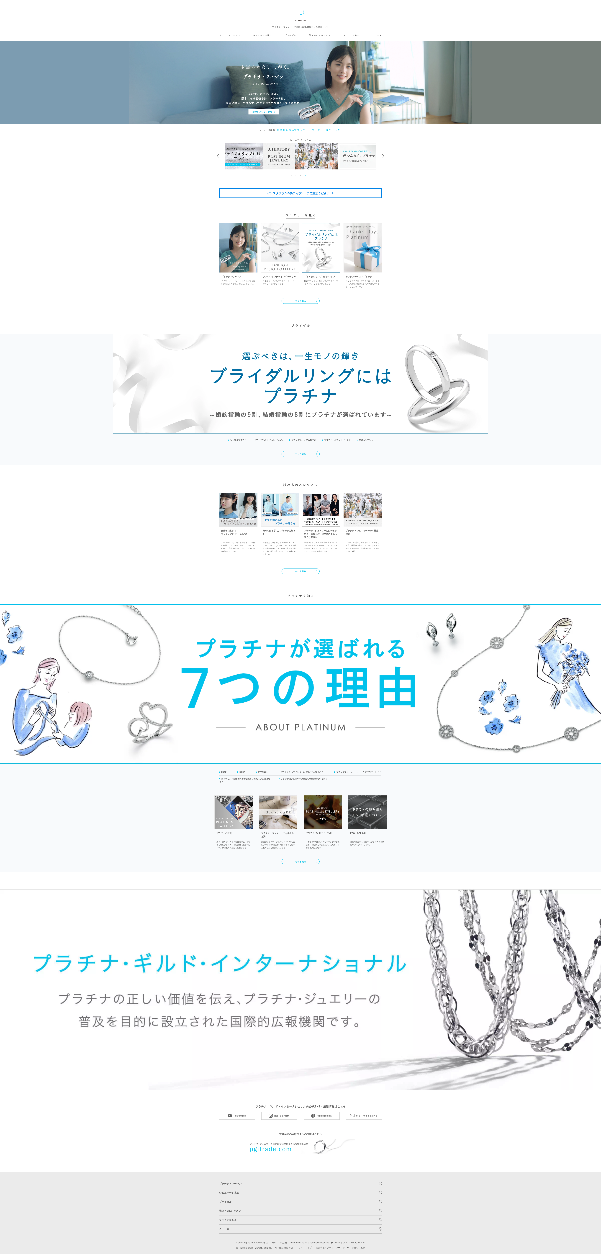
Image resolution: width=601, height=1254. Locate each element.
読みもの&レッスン (230, 1211)
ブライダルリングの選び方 (303, 440)
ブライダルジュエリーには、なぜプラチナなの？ (358, 772)
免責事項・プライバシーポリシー (332, 1247)
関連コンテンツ (366, 440)
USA (345, 1242)
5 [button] (309, 175)
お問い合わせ (358, 1247)
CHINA (352, 1242)
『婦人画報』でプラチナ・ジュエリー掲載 (309, 130)
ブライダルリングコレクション (269, 440)
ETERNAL (263, 772)
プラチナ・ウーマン (229, 35)
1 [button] (291, 175)
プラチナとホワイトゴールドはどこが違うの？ (302, 772)
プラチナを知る (351, 35)
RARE (242, 772)
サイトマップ (305, 1247)
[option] (300, 82)
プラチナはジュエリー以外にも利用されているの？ (304, 778)
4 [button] (305, 175)
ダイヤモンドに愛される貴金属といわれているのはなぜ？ (244, 780)
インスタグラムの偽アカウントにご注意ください (298, 193)
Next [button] (382, 156)
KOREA (361, 1242)
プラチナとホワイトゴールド (337, 440)
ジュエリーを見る (262, 35)
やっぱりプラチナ (238, 440)
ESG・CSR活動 (279, 1242)
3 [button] (300, 175)
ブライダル (290, 35)
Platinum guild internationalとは (252, 1242)
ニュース (377, 35)
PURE (223, 772)
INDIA (338, 1242)
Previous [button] (218, 156)
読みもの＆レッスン (319, 35)
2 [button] (295, 175)
